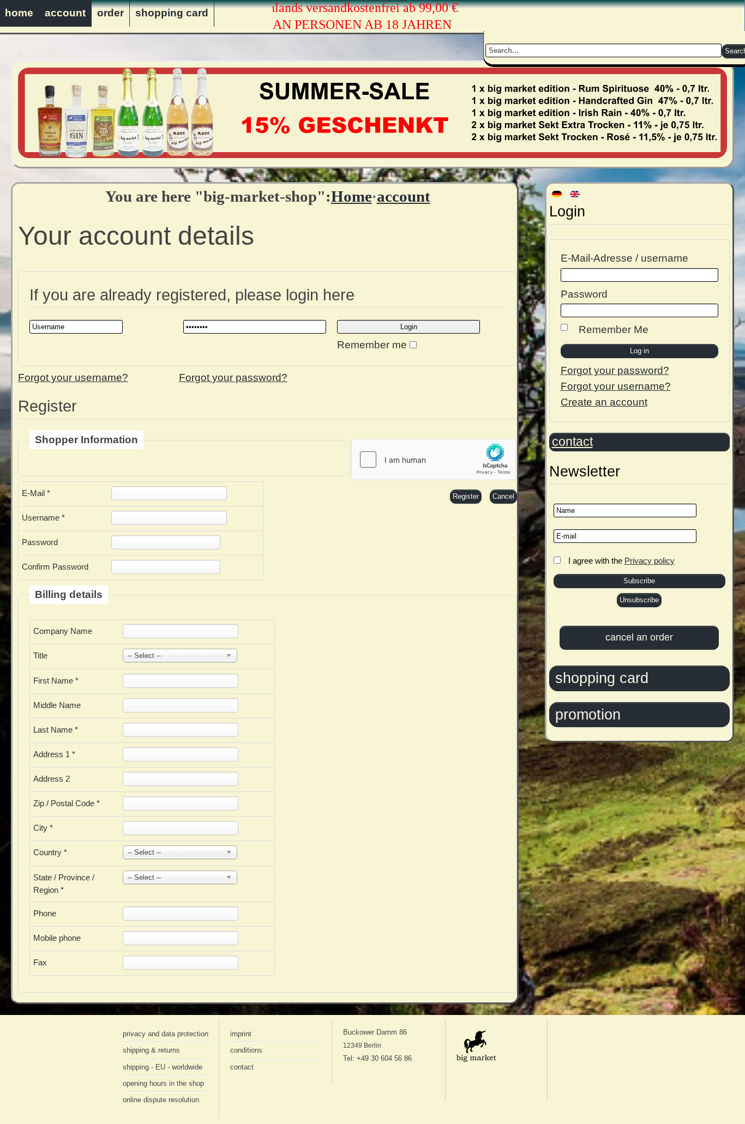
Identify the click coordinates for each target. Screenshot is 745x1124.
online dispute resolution (161, 1100)
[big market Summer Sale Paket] (372, 154)
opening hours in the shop (163, 1083)
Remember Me (613, 329)
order (110, 13)
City (43, 827)
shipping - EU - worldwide (162, 1067)
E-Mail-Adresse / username (624, 258)
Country (50, 852)
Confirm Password (55, 566)
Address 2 (51, 778)
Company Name (62, 631)
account (65, 13)
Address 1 (54, 754)
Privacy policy (649, 560)
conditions (246, 1050)
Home (351, 196)
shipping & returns (151, 1050)
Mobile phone (57, 937)
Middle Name (57, 705)
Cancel (503, 496)
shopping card (171, 13)
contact (572, 441)
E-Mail (36, 493)
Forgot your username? (616, 386)
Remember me (372, 345)
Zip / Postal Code (66, 803)
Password (584, 294)
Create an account (604, 402)
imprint (240, 1034)
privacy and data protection (165, 1034)
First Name (56, 680)
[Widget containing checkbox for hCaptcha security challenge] (433, 459)
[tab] (640, 678)
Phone (44, 913)
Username (43, 517)
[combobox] (604, 50)
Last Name (55, 729)
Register (466, 496)
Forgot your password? (615, 370)
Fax (40, 962)
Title (40, 655)
